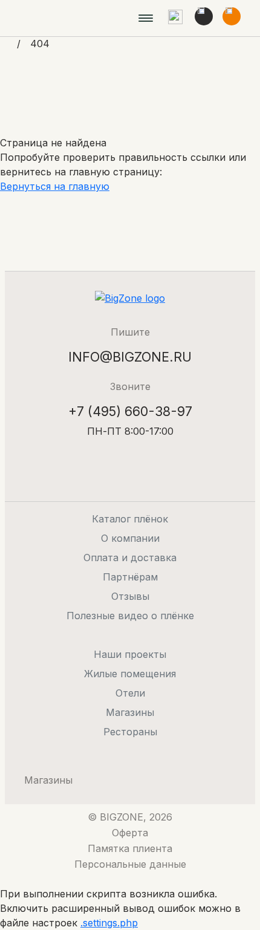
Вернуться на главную (54, 186)
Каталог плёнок (130, 519)
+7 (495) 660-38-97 (130, 411)
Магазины (130, 712)
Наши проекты (130, 654)
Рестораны (130, 732)
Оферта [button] (130, 833)
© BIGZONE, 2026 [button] (130, 817)
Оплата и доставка (130, 557)
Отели (130, 693)
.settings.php (109, 923)
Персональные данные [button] (130, 864)
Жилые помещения (130, 674)
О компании (130, 538)
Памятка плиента (130, 848)
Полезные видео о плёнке (130, 616)
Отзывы (130, 596)
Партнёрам (130, 577)
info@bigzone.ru (130, 357)
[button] (175, 18)
